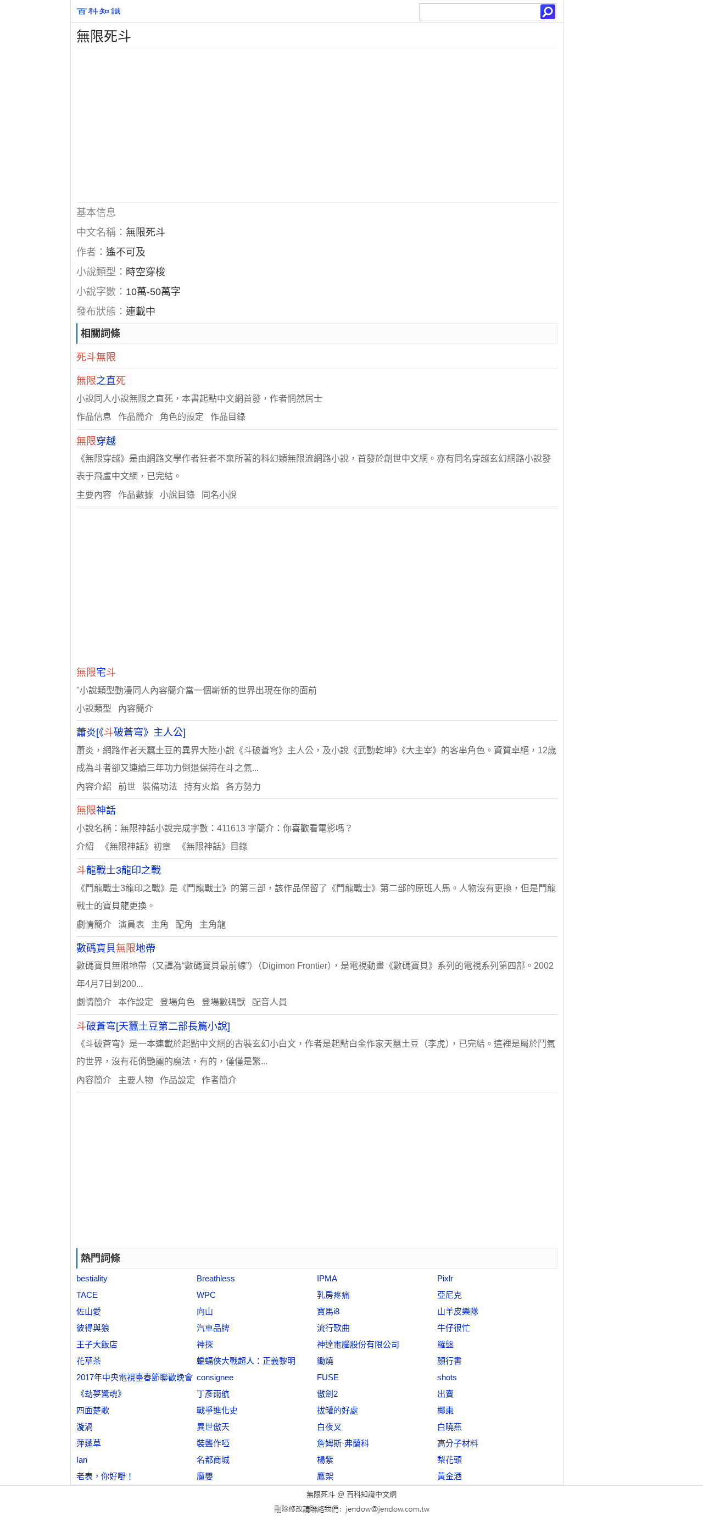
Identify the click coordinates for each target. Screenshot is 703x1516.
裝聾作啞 (213, 1443)
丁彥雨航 (213, 1393)
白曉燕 (449, 1426)
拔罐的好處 (337, 1410)
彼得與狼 (92, 1327)
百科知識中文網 (372, 1494)
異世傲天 (213, 1426)
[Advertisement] (317, 125)
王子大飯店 (97, 1344)
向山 (205, 1311)
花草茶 (88, 1360)
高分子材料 (457, 1443)
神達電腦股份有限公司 (358, 1344)
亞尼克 (449, 1295)
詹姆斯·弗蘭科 (343, 1443)
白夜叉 (329, 1426)
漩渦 (84, 1426)
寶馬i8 (328, 1311)
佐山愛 (88, 1311)
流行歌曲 (333, 1327)
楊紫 (325, 1459)
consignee (215, 1377)
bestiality (92, 1278)
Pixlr (445, 1278)
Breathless (216, 1278)
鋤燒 (325, 1360)
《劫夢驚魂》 (101, 1393)
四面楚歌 (92, 1410)
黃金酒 (449, 1476)
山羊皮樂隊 (457, 1311)
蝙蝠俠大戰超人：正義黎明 (246, 1360)
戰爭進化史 (217, 1410)
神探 (205, 1344)
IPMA (327, 1278)
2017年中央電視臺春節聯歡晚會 (134, 1377)
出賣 (445, 1393)
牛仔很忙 (453, 1327)
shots (447, 1377)
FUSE (328, 1377)
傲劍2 (327, 1393)
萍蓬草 (88, 1443)
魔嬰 (205, 1476)
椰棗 (445, 1410)
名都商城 (213, 1459)
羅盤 (445, 1344)
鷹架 (325, 1476)
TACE (87, 1295)
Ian (81, 1459)
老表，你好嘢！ (105, 1476)
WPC (206, 1295)
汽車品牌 (213, 1327)
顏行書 (449, 1360)
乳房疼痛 (333, 1295)
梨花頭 (449, 1459)
